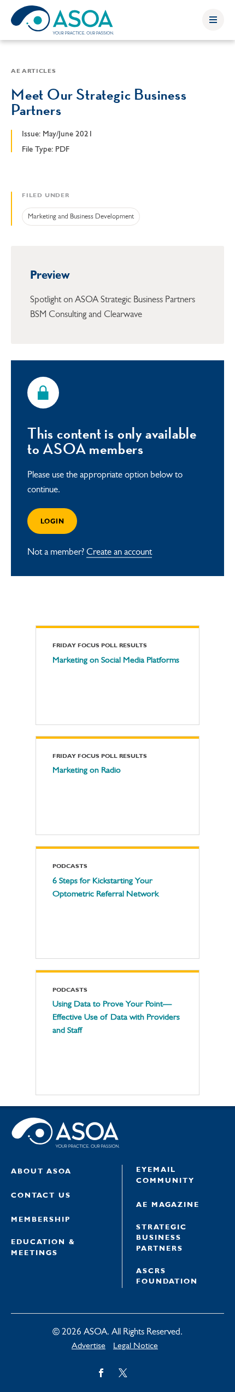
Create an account (119, 552)
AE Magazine (167, 1205)
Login (52, 522)
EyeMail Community (165, 1175)
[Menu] (213, 20)
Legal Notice (135, 1346)
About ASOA (41, 1171)
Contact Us (41, 1195)
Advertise (88, 1346)
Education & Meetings (43, 1248)
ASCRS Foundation (167, 1277)
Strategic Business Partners (161, 1238)
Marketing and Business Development (81, 216)
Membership (40, 1219)
